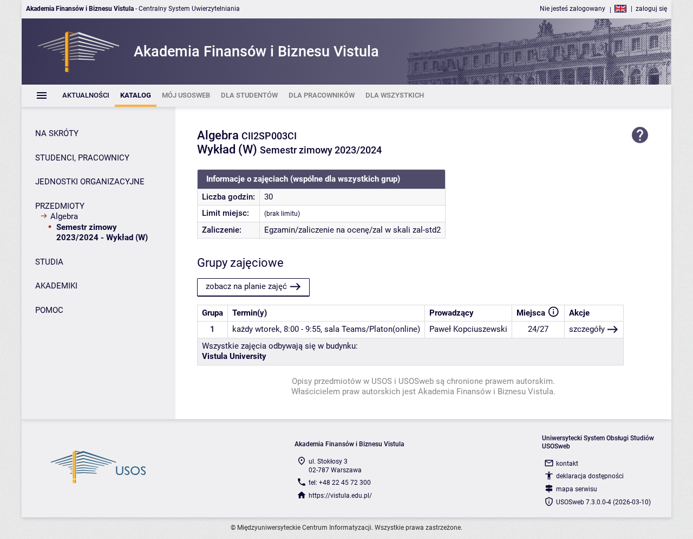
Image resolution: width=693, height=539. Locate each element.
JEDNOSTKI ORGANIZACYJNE (90, 182)
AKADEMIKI (56, 286)
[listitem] (86, 96)
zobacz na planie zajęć (246, 286)
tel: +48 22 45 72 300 (340, 482)
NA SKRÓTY (57, 133)
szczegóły (587, 329)
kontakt (567, 463)
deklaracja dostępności (590, 476)
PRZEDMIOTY (59, 206)
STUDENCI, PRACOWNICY (82, 158)
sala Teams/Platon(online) (372, 329)
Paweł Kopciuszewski (468, 329)
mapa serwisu (576, 489)
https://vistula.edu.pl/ (340, 495)
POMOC (49, 310)
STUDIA (49, 262)
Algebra (64, 216)
